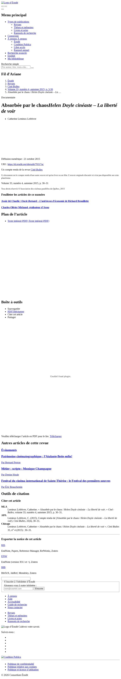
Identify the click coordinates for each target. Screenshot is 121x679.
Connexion (13, 36)
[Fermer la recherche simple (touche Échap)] (5, 6)
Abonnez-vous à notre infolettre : (20, 585)
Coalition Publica (22, 44)
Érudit (17, 41)
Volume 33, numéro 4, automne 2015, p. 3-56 (30, 89)
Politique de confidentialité (21, 664)
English (11, 55)
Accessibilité (14, 601)
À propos (22, 38)
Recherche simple (10, 64)
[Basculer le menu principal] (2, 9)
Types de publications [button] (18, 21)
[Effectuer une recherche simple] (2, 6)
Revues (17, 24)
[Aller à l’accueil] (9, 2)
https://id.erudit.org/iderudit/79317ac (26, 164)
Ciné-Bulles (13, 86)
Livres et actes (21, 30)
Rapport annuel (21, 50)
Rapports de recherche (25, 33)
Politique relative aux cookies (22, 666)
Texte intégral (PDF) (18, 221)
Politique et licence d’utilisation (23, 669)
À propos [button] (12, 38)
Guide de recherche (17, 604)
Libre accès (19, 47)
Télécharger (56, 436)
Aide (10, 599)
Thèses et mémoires (23, 27)
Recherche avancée (17, 53)
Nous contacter (15, 607)
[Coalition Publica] (11, 657)
